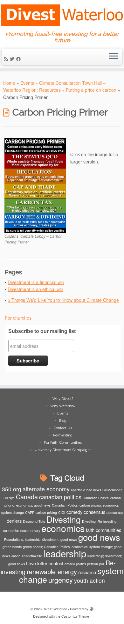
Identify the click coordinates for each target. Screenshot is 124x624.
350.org (11, 489)
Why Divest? (62, 399)
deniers (14, 520)
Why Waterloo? (62, 406)
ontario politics (75, 563)
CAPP (29, 512)
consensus (94, 511)
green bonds (12, 546)
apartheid (78, 490)
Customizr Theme (75, 616)
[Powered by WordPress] (91, 607)
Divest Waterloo (55, 608)
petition (92, 563)
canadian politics (60, 497)
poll (101, 563)
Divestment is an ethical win (35, 289)
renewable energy (52, 571)
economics (63, 527)
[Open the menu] (113, 57)
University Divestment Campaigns (63, 450)
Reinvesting (62, 435)
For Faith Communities (63, 443)
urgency (60, 580)
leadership (64, 553)
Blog (62, 421)
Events (27, 83)
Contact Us (63, 428)
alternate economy (46, 489)
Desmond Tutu (34, 521)
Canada (27, 496)
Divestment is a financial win (36, 282)
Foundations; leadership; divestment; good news (40, 539)
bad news (93, 490)
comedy (74, 511)
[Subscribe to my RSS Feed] (7, 59)
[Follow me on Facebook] (19, 59)
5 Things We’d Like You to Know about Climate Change (63, 300)
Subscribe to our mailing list (42, 331)
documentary (30, 530)
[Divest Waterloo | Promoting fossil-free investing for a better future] (62, 15)
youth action (89, 580)
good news (99, 537)
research (87, 572)
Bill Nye (9, 497)
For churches (18, 318)
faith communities (103, 530)
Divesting (63, 519)
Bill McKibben (112, 490)
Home (9, 83)
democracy (115, 512)
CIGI (61, 512)
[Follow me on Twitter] (13, 59)
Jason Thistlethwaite (26, 556)
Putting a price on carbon (91, 90)
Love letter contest (44, 563)
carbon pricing (46, 512)
